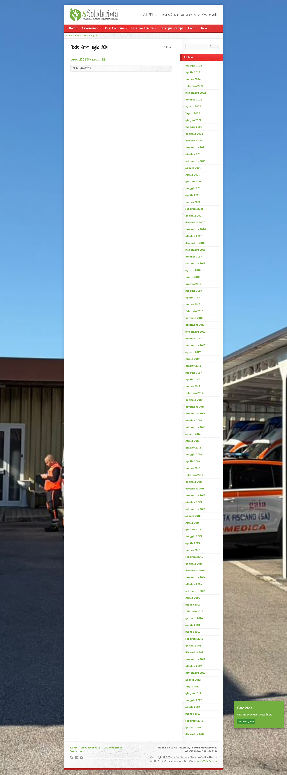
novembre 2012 (195, 659)
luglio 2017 (192, 358)
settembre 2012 (195, 672)
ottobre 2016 (193, 420)
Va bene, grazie (246, 721)
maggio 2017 (193, 372)
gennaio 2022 (194, 133)
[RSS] (71, 757)
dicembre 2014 (195, 570)
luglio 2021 (192, 174)
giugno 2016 (193, 447)
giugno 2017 (193, 365)
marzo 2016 (192, 468)
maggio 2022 (193, 127)
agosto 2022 (193, 106)
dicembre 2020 (195, 222)
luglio (93, 35)
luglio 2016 (192, 440)
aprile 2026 (192, 72)
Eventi (192, 28)
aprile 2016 (192, 461)
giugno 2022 (193, 120)
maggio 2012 (193, 700)
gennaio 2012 (194, 727)
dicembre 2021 (195, 140)
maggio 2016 (193, 454)
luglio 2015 (192, 522)
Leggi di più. (266, 714)
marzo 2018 (192, 304)
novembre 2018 (195, 249)
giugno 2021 (193, 181)
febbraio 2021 (194, 208)
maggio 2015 (193, 536)
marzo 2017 (192, 386)
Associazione (90, 28)
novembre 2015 (195, 495)
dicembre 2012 (195, 652)
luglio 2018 (192, 277)
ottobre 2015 (193, 502)
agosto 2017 (193, 352)
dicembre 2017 (195, 324)
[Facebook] (76, 757)
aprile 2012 (192, 707)
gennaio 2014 (194, 618)
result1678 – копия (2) (88, 59)
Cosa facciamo (115, 28)
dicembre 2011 (194, 734)
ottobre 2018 (193, 256)
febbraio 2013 (194, 638)
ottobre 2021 (193, 154)
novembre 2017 (195, 331)
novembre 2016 (195, 413)
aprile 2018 (192, 297)
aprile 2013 (192, 625)
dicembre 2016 (195, 406)
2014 (85, 35)
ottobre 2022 (193, 99)
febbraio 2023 (194, 86)
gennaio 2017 (194, 399)
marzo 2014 (192, 604)
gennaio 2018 (194, 318)
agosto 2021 (193, 167)
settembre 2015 (195, 509)
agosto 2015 (193, 516)
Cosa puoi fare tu (142, 28)
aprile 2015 (192, 543)
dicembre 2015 (195, 488)
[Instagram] (81, 757)
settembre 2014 (195, 591)
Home (73, 28)
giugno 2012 (193, 693)
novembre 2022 (195, 92)
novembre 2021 (195, 147)
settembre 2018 (195, 263)
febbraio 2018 (194, 311)
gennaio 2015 (194, 563)
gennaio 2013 (194, 645)
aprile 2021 (192, 195)
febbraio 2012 (194, 720)
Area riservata (90, 747)
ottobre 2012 (193, 666)
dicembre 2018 (195, 243)
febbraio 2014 (194, 611)
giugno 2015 (193, 529)
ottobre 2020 (193, 236)
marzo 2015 (192, 550)
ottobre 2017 (193, 338)
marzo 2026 (193, 79)
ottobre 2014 (193, 584)
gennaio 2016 (194, 481)
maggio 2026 (193, 65)
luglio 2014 (192, 597)
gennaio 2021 (194, 215)
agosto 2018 (193, 270)
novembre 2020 (195, 229)
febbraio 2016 (194, 475)
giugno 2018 (193, 284)
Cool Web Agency (206, 761)
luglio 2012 (192, 686)
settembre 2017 (195, 345)
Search (213, 46)
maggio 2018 (193, 290)
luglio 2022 (192, 113)
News (204, 28)
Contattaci (76, 751)
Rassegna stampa (172, 28)
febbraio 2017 (194, 393)
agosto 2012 (193, 679)
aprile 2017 (192, 379)
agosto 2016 (193, 434)
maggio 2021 (193, 188)
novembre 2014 (195, 577)
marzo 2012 (192, 713)
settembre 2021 (195, 161)
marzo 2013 (192, 631)
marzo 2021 (192, 202)
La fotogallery (113, 747)
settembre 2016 (195, 427)
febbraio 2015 (194, 556)
